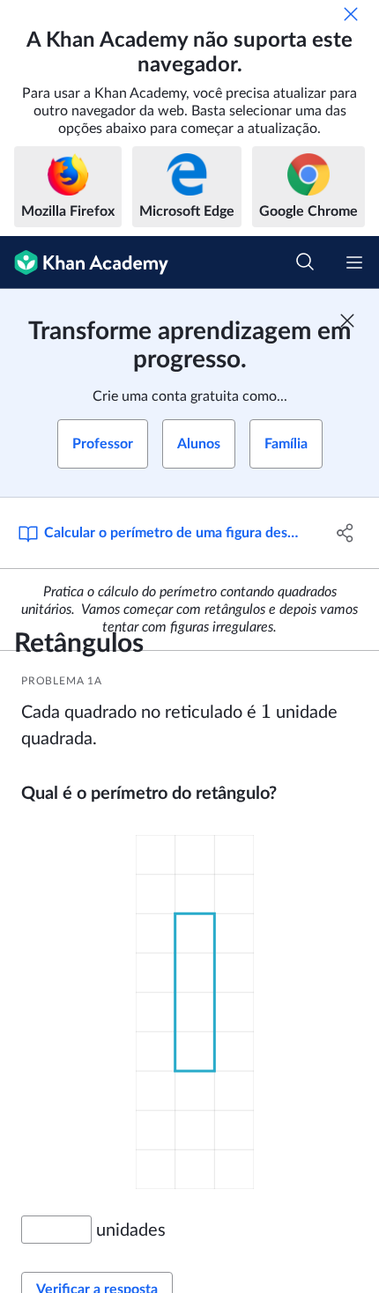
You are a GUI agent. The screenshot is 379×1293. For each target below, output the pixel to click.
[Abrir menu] (354, 262)
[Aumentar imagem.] (195, 1011)
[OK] (351, 14)
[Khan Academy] (84, 262)
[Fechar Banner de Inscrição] (347, 320)
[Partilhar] (346, 532)
